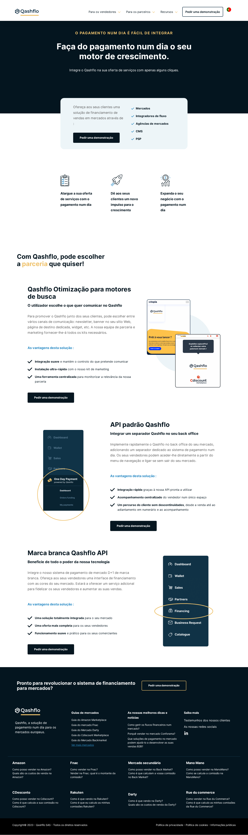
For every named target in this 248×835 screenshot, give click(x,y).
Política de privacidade (169, 825)
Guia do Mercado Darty (85, 730)
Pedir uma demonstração (202, 12)
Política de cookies (197, 825)
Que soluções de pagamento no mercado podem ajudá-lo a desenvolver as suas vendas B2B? (152, 742)
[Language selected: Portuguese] (230, 9)
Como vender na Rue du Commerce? (208, 799)
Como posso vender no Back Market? (150, 769)
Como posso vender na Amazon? (31, 769)
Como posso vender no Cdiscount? (33, 799)
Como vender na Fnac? (84, 769)
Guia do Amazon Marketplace (88, 719)
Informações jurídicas (223, 825)
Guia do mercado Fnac (84, 724)
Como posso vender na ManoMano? (207, 769)
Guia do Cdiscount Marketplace (90, 735)
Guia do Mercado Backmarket (89, 740)
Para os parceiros (138, 12)
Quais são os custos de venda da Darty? (152, 804)
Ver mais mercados (82, 744)
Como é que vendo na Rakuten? (89, 799)
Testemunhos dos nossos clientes (207, 720)
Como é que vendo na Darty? (145, 800)
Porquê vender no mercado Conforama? (151, 733)
